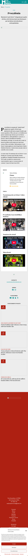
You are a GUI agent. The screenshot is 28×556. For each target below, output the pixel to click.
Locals (13, 512)
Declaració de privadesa (15, 554)
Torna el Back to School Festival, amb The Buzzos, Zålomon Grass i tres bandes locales (13, 352)
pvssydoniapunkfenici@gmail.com (14, 281)
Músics (2, 7)
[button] (26, 530)
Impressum (22, 554)
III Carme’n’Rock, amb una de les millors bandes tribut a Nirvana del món (13, 379)
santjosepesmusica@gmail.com (14, 503)
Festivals (14, 515)
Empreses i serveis (13, 517)
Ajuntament (13, 524)
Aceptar (14, 543)
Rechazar (14, 547)
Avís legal (13, 526)
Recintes (14, 514)
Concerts (13, 509)
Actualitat (13, 520)
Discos (13, 519)
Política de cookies (7, 554)
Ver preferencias (14, 551)
